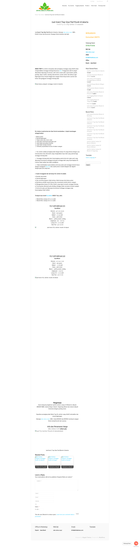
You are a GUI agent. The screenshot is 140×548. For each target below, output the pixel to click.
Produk (87, 5)
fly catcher (49, 195)
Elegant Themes (87, 537)
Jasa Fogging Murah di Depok (95, 96)
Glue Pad (48, 166)
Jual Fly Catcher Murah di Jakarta (95, 71)
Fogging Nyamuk (79, 5)
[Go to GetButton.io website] (136, 546)
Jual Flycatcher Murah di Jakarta (95, 88)
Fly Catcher (71, 5)
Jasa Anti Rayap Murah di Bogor (95, 84)
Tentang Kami (101, 5)
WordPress (102, 537)
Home (36, 14)
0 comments (79, 24)
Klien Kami (94, 5)
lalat (60, 70)
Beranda (64, 5)
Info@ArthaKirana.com (92, 57)
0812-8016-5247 (67, 32)
